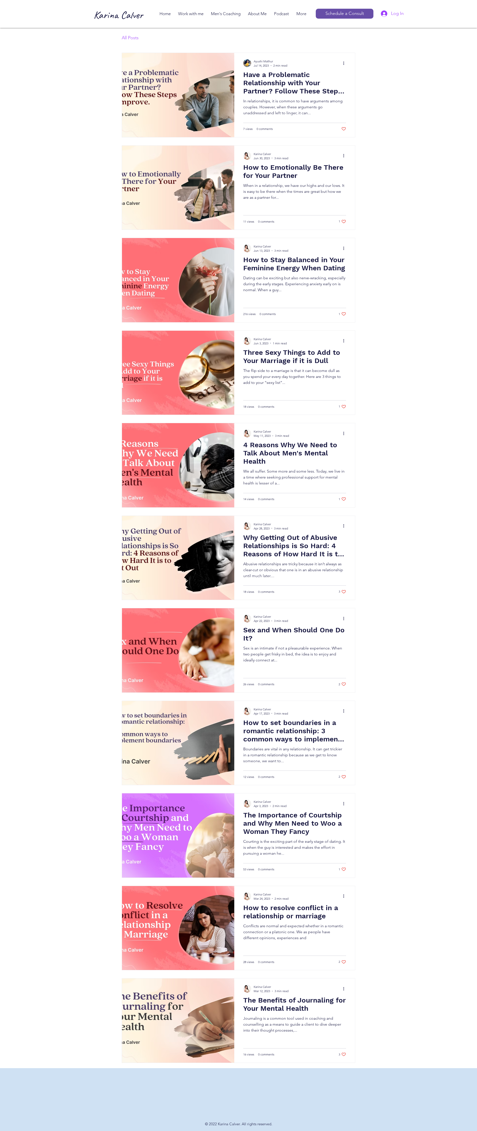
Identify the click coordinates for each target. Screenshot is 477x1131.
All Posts (130, 37)
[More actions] (345, 63)
